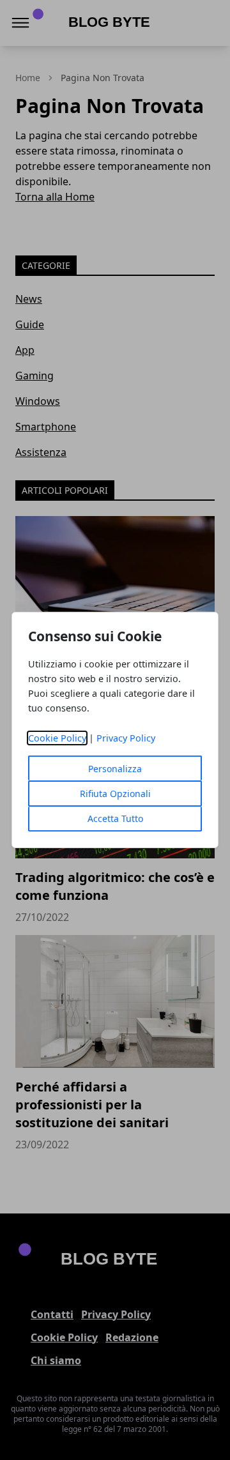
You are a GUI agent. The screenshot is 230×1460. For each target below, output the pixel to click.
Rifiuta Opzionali (115, 793)
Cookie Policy (57, 738)
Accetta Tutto (115, 818)
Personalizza (115, 769)
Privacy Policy (125, 738)
